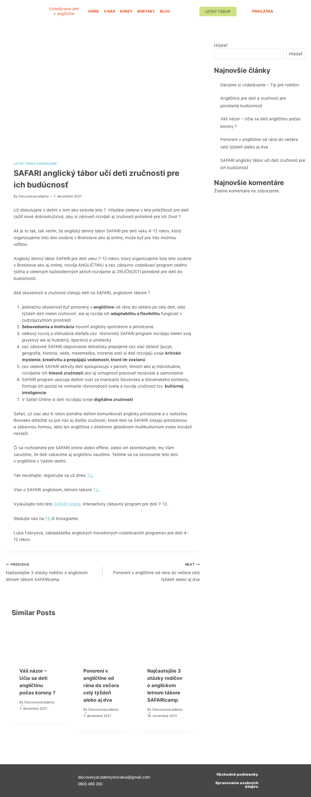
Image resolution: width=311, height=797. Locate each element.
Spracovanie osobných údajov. (237, 785)
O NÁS (109, 11)
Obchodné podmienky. (237, 774)
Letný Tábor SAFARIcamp (35, 163)
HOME (93, 11)
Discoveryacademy (33, 196)
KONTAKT (146, 11)
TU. (90, 475)
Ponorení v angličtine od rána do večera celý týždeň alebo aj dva (156, 572)
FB (47, 518)
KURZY (126, 11)
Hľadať (220, 45)
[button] (217, 11)
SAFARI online (67, 504)
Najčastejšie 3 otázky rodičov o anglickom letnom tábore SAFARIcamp (47, 572)
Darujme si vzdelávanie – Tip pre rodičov (259, 84)
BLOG (165, 11)
